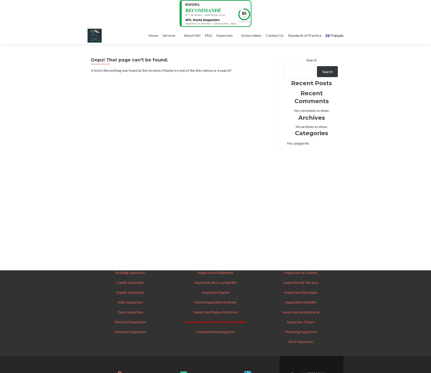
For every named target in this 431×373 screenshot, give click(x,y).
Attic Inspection (130, 302)
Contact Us (275, 35)
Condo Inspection (130, 282)
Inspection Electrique (301, 292)
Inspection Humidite (301, 302)
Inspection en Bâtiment (215, 272)
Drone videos (251, 35)
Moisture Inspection (130, 332)
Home (153, 35)
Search (311, 60)
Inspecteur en (195, 322)
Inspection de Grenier (300, 272)
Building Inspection (130, 272)
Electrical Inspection (130, 322)
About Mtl (192, 35)
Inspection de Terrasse (301, 282)
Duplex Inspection (130, 292)
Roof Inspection (301, 341)
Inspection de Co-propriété (215, 282)
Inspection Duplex (215, 292)
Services (169, 35)
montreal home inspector (215, 332)
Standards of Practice (304, 35)
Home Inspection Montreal (215, 302)
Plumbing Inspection (301, 332)
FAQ (208, 35)
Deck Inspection (130, 312)
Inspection (224, 35)
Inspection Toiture (301, 322)
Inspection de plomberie (300, 312)
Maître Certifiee (233, 322)
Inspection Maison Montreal (215, 312)
